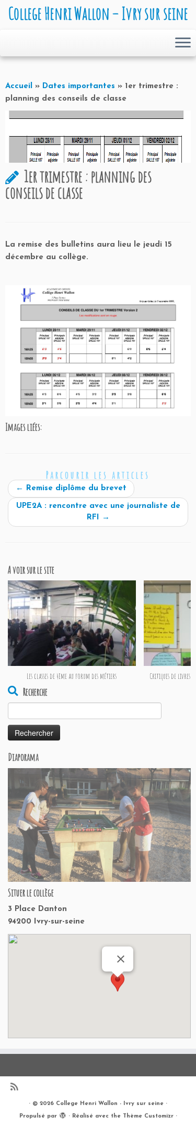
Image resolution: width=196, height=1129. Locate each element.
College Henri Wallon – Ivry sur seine (98, 13)
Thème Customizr (148, 1116)
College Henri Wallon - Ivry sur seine (110, 1104)
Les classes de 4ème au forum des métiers (72, 676)
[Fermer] (120, 959)
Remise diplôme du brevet (71, 488)
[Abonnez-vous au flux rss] (16, 1088)
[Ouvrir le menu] (183, 43)
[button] (118, 987)
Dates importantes (78, 86)
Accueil (18, 86)
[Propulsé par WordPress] (62, 1114)
